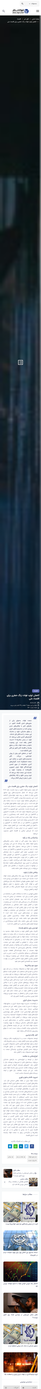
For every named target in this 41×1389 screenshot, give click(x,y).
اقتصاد (19, 19)
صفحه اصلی (35, 19)
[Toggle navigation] (37, 11)
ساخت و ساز (20, 1157)
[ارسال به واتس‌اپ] (15, 1146)
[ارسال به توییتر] (26, 1146)
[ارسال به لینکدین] (21, 1146)
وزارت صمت (9, 1009)
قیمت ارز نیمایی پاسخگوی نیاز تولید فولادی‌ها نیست (22, 1224)
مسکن (36, 971)
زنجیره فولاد (27, 790)
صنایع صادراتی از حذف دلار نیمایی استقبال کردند (23, 1346)
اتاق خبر (26, 19)
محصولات (34, 3)
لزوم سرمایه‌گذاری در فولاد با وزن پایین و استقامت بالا (21, 1374)
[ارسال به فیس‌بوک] (32, 1146)
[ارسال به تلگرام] (10, 1146)
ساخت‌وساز (13, 977)
